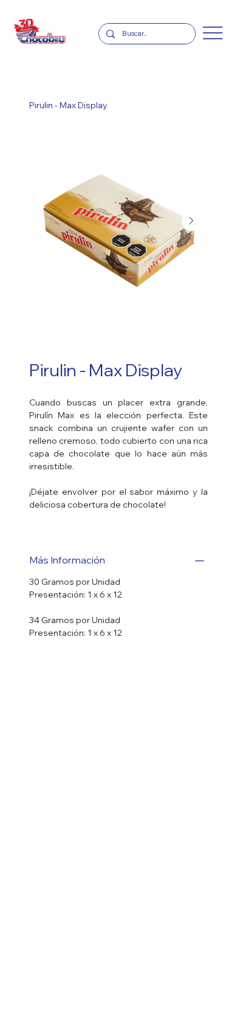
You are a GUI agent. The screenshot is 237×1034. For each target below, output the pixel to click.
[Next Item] (191, 221)
